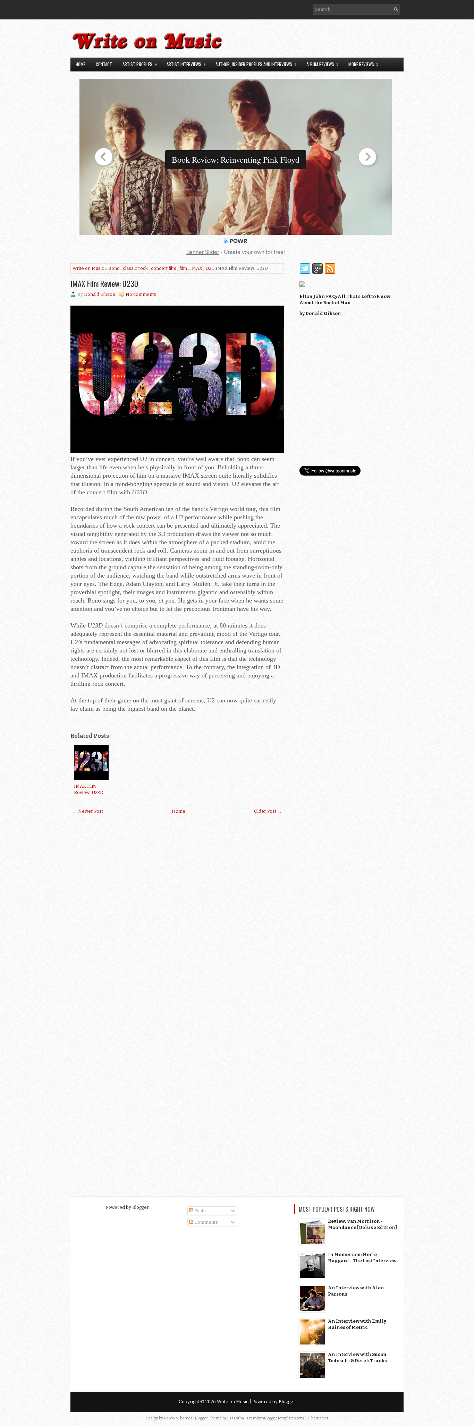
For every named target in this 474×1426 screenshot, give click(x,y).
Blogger (140, 1207)
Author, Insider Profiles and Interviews (256, 64)
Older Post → (268, 811)
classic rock (135, 268)
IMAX (196, 268)
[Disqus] (177, 910)
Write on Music (88, 268)
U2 (208, 268)
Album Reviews (322, 64)
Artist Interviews (186, 64)
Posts (199, 1210)
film (183, 268)
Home (80, 64)
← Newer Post (88, 811)
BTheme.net (317, 1418)
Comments (205, 1222)
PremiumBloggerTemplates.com (275, 1418)
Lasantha (235, 1418)
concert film (163, 268)
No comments (141, 294)
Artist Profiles (139, 64)
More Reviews (363, 64)
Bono (114, 268)
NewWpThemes (178, 1418)
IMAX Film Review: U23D (104, 283)
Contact (104, 64)
